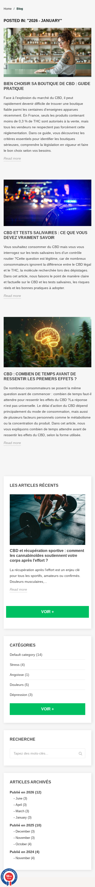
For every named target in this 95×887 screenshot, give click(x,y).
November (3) (25, 838)
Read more (18, 589)
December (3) (25, 831)
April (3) (21, 805)
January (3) (23, 817)
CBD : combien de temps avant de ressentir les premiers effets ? (40, 376)
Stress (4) (17, 665)
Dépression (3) (21, 695)
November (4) (25, 858)
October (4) (23, 844)
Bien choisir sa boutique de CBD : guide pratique (47, 86)
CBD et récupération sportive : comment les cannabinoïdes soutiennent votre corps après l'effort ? (47, 555)
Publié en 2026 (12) (25, 792)
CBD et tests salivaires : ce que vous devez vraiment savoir (45, 235)
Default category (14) (26, 655)
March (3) (22, 811)
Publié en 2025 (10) (25, 825)
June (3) (21, 798)
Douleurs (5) (19, 685)
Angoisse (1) (19, 675)
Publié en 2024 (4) (24, 852)
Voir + (47, 612)
